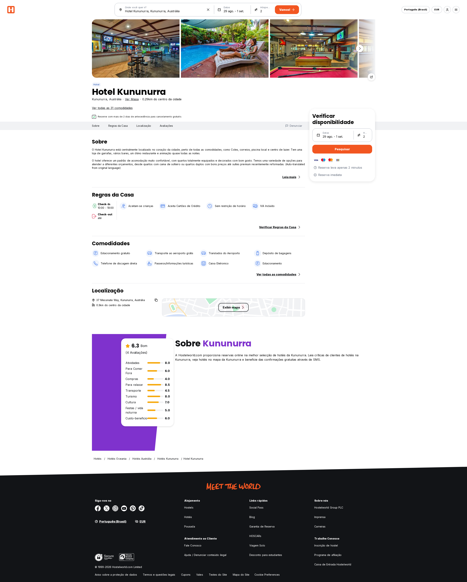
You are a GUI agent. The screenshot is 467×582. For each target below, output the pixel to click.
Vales (199, 574)
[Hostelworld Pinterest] (133, 508)
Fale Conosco (192, 545)
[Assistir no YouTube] (124, 508)
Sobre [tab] (96, 125)
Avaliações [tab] (166, 125)
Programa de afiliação (327, 554)
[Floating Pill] (359, 48)
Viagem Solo (257, 545)
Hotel (96, 84)
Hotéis (188, 517)
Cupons (186, 574)
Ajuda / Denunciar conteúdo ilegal (205, 554)
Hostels (188, 507)
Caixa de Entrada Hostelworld (332, 564)
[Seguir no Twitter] (106, 508)
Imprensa (319, 517)
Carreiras (319, 526)
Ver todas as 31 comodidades (112, 108)
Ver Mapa (132, 99)
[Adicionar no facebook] (98, 508)
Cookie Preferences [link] (267, 574)
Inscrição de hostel (326, 545)
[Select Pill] (447, 9)
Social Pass (256, 507)
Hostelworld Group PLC (328, 507)
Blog (252, 517)
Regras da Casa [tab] (118, 125)
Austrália (115, 99)
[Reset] (208, 9)
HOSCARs (255, 536)
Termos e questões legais (159, 574)
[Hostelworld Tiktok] (141, 508)
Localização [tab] (143, 125)
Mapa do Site (241, 574)
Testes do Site (218, 574)
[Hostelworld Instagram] (115, 508)
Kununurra (99, 99)
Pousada (189, 526)
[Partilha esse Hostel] (371, 77)
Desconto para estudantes (265, 554)
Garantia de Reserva (262, 526)
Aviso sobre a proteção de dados (116, 574)
